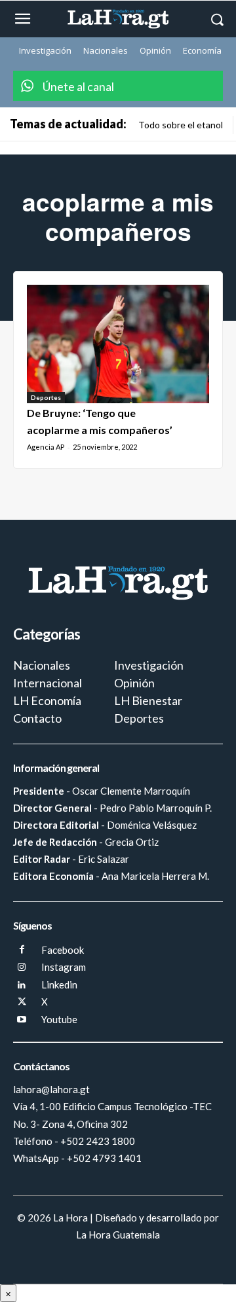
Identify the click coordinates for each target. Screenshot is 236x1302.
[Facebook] (22, 950)
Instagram (63, 967)
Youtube (59, 1019)
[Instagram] (22, 968)
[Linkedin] (22, 985)
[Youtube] (22, 1020)
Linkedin (59, 984)
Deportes (46, 397)
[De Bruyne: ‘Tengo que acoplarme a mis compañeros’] (118, 344)
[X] (22, 1002)
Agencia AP (45, 447)
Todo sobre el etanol (180, 124)
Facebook (62, 950)
